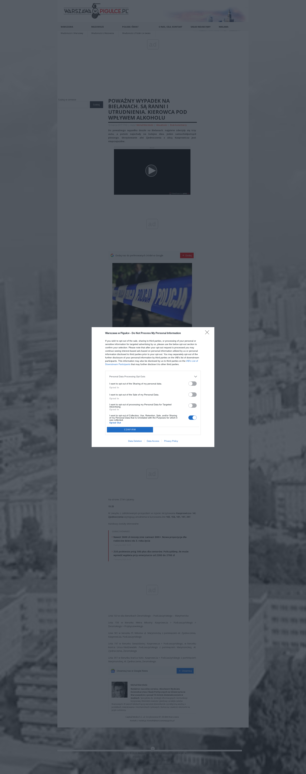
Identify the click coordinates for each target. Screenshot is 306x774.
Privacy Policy (171, 441)
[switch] (192, 383)
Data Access (153, 441)
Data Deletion (135, 441)
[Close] (208, 333)
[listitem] (153, 376)
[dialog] (153, 387)
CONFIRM (130, 429)
